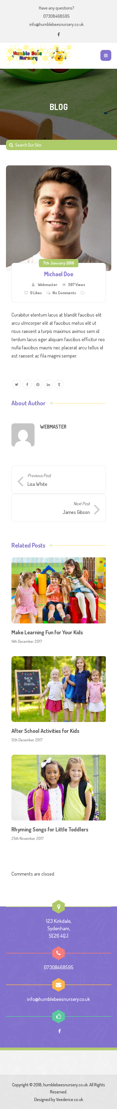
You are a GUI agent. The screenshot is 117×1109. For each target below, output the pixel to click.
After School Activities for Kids (45, 730)
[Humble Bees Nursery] (38, 55)
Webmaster (47, 284)
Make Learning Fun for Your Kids (47, 632)
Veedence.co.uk (69, 1099)
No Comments (64, 292)
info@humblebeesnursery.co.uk (56, 24)
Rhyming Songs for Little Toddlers (49, 829)
